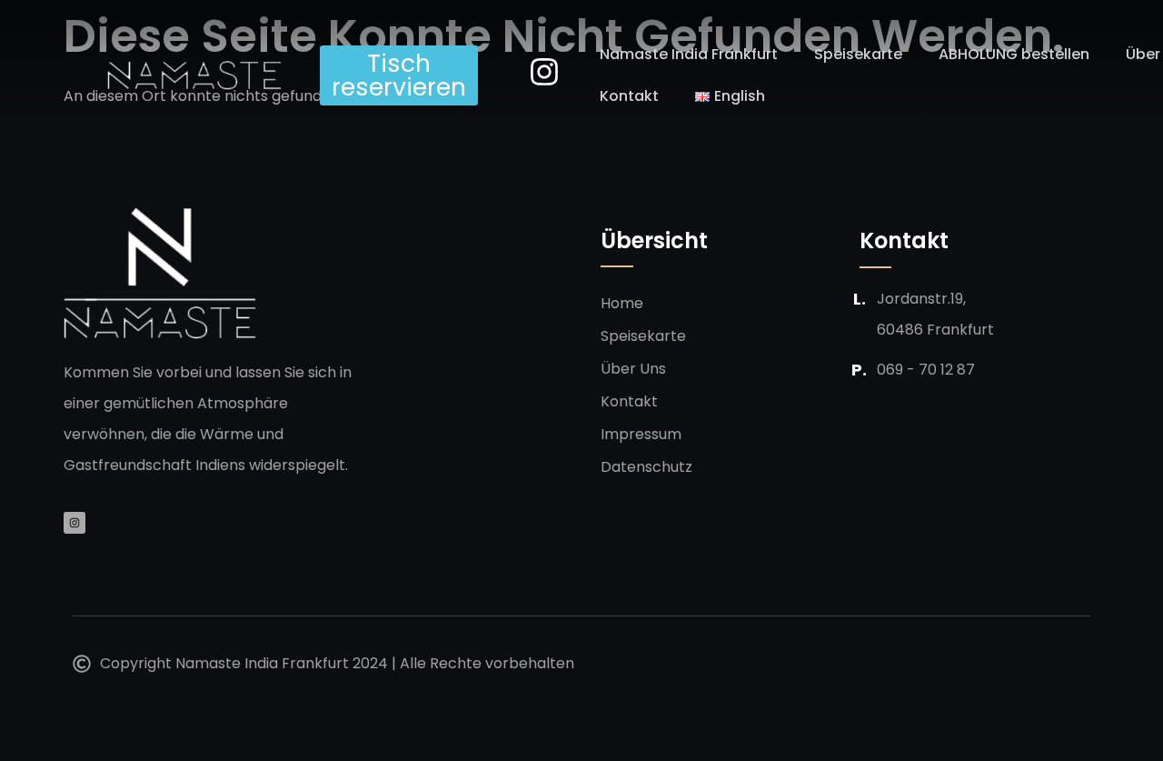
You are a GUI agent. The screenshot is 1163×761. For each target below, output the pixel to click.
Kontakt (629, 95)
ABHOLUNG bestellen (1014, 54)
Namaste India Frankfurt (689, 54)
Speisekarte (858, 54)
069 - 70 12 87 (926, 369)
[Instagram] (74, 523)
